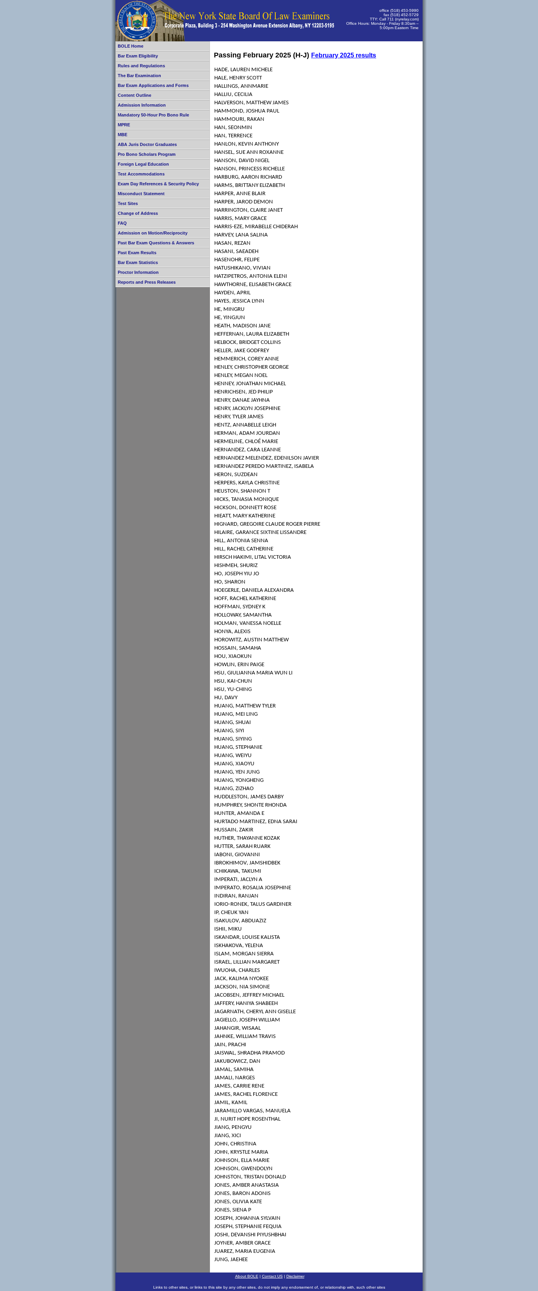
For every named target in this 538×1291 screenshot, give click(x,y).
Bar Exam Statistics (138, 262)
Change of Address (138, 213)
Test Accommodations (141, 174)
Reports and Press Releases (147, 282)
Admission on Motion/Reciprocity (152, 233)
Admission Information (142, 105)
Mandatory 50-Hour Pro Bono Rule (153, 115)
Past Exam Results (137, 252)
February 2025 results (343, 55)
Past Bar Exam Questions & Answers (156, 242)
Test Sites (128, 203)
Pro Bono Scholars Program (147, 154)
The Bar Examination (139, 75)
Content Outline (134, 95)
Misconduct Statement (141, 193)
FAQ (122, 223)
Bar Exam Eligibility (138, 56)
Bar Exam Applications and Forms (153, 85)
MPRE (124, 124)
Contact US (272, 1276)
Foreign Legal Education (143, 164)
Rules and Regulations (141, 65)
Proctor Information (138, 272)
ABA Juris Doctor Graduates (147, 144)
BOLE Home (130, 46)
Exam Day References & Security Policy (158, 183)
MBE (122, 134)
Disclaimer (295, 1276)
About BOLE (246, 1276)
